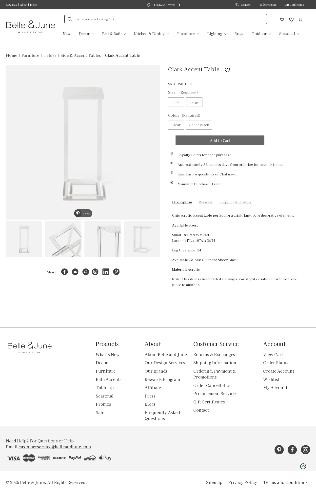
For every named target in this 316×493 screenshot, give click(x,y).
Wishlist (271, 379)
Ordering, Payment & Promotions (214, 374)
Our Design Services (165, 362)
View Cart (273, 354)
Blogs (33, 4)
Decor (85, 33)
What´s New (108, 354)
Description (182, 202)
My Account (275, 387)
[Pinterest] (116, 271)
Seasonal (287, 33)
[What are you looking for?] (70, 19)
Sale (100, 412)
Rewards (11, 4)
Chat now (227, 174)
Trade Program (267, 4)
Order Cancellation (212, 385)
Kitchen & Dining (150, 33)
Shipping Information (214, 362)
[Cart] (281, 19)
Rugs (239, 33)
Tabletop (105, 387)
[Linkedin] (105, 271)
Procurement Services (215, 393)
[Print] (85, 271)
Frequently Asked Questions (162, 415)
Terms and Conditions (285, 482)
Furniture (186, 33)
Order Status (275, 362)
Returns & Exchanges (214, 354)
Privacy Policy (242, 482)
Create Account (278, 371)
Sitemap (214, 482)
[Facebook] (64, 271)
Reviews (206, 202)
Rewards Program (162, 379)
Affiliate (153, 387)
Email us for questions (196, 174)
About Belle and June (166, 354)
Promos (103, 404)
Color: (184, 115)
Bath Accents (108, 379)
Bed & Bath (112, 33)
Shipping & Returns (235, 202)
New (67, 33)
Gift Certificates (294, 4)
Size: (183, 92)
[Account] (300, 19)
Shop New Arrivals (164, 5)
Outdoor (260, 33)
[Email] (75, 271)
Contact (245, 4)
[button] (303, 466)
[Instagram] (95, 271)
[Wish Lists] (291, 19)
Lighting (215, 33)
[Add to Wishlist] (227, 69)
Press (150, 396)
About (23, 4)
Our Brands (156, 371)
